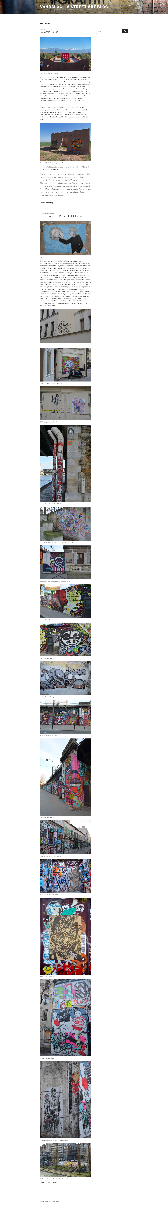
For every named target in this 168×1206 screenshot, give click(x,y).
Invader (81, 294)
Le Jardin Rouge (49, 31)
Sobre (75, 289)
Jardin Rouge (48, 77)
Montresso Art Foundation (50, 82)
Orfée (42, 301)
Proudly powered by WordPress (49, 1201)
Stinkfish (74, 294)
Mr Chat (87, 294)
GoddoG (53, 167)
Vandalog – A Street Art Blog (74, 7)
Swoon (67, 294)
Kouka (65, 289)
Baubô (54, 289)
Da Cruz (74, 298)
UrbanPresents (70, 110)
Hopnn (81, 289)
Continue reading (46, 203)
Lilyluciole (47, 284)
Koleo (70, 289)
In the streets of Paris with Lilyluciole (61, 216)
